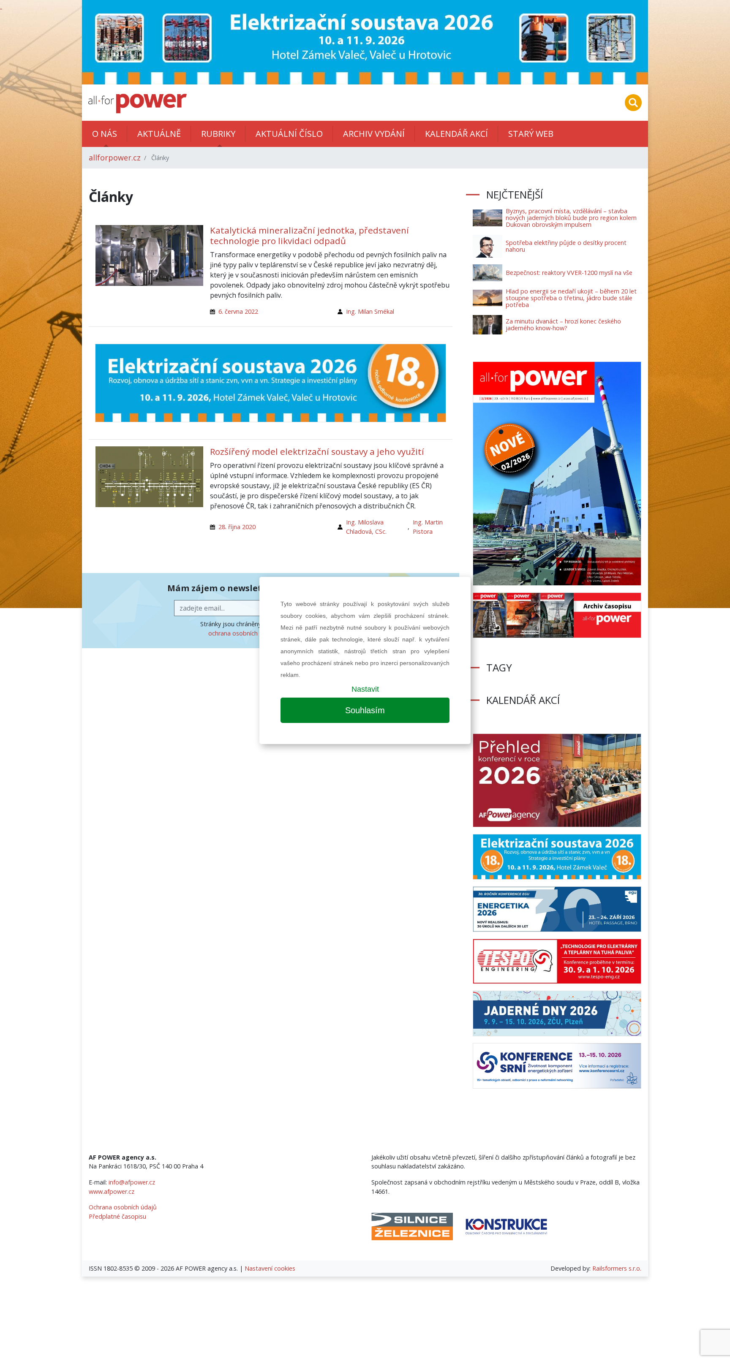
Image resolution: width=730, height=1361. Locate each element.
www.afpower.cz (111, 1191)
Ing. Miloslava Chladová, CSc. (366, 526)
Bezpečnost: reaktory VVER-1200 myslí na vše (569, 273)
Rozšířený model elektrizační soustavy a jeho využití (317, 451)
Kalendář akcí (456, 133)
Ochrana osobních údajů (123, 1207)
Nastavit (365, 689)
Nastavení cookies (270, 1268)
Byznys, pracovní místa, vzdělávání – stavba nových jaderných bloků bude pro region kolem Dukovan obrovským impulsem (571, 217)
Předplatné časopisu (117, 1216)
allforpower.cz (115, 157)
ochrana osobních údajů (241, 633)
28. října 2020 (237, 527)
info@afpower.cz (132, 1182)
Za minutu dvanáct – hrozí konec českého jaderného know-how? (563, 324)
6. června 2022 (238, 311)
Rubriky (218, 133)
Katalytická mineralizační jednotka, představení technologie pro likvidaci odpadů (309, 235)
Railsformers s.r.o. (616, 1268)
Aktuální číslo (289, 133)
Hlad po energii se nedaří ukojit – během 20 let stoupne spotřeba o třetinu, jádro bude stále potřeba (571, 298)
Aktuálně (159, 133)
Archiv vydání (374, 133)
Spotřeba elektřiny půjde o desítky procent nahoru (566, 246)
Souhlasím (365, 710)
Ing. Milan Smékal (370, 311)
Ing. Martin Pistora (428, 526)
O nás (104, 133)
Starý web (530, 133)
